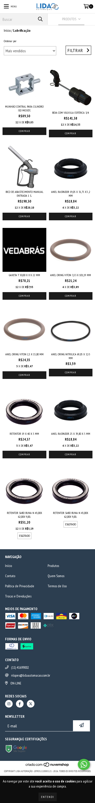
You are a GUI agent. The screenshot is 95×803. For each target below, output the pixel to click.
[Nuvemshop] (47, 766)
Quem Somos (56, 576)
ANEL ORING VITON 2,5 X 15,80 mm (24, 354)
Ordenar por (10, 41)
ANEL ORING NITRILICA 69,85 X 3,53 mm (70, 356)
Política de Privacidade (19, 586)
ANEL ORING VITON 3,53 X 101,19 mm (70, 275)
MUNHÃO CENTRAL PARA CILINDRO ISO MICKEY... (24, 108)
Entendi (47, 797)
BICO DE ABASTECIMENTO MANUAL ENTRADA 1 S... (24, 193)
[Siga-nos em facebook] (20, 704)
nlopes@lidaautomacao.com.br (30, 675)
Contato (10, 576)
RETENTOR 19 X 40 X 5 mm (24, 434)
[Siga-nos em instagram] (9, 704)
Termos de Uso (57, 586)
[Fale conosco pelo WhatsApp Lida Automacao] (84, 764)
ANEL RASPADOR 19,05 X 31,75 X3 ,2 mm (70, 193)
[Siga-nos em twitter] (30, 704)
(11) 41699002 (20, 667)
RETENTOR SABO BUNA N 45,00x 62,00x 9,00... (24, 514)
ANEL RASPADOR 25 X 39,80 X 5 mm (70, 434)
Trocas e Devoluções (18, 596)
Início (7, 30)
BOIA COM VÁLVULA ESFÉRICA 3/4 (70, 112)
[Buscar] (40, 19)
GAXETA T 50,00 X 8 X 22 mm (24, 275)
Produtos (53, 565)
